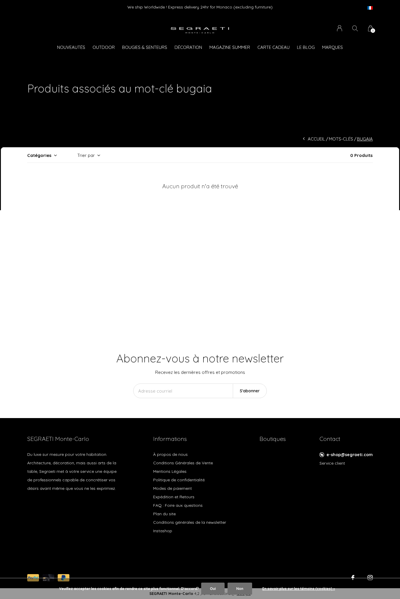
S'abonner (250, 390)
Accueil (316, 139)
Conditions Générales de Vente (183, 462)
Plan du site (164, 513)
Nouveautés (71, 47)
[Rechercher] (355, 28)
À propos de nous (170, 454)
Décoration (188, 47)
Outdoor (104, 47)
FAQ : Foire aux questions (178, 505)
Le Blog (306, 47)
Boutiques (272, 438)
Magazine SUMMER (229, 47)
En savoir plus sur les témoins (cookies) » (298, 588)
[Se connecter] (339, 28)
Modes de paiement (172, 488)
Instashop (162, 530)
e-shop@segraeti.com (350, 454)
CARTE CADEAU (273, 47)
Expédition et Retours (173, 496)
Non (239, 588)
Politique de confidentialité (179, 479)
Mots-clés (341, 139)
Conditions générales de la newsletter (189, 522)
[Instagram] (370, 577)
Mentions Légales (170, 471)
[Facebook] (352, 577)
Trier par (86, 155)
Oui (213, 588)
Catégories (39, 155)
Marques (332, 47)
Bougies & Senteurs (144, 47)
